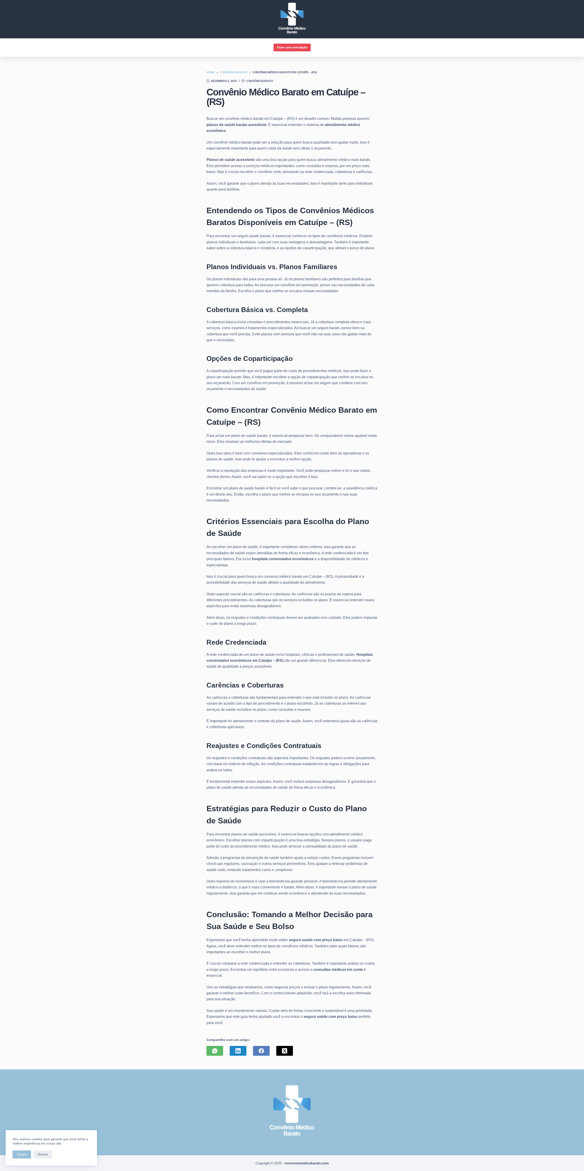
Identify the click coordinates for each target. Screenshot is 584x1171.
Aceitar (21, 1154)
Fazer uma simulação (292, 47)
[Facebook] (261, 1051)
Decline (43, 1154)
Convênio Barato (259, 81)
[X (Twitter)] (284, 1051)
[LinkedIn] (238, 1051)
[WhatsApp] (214, 1051)
